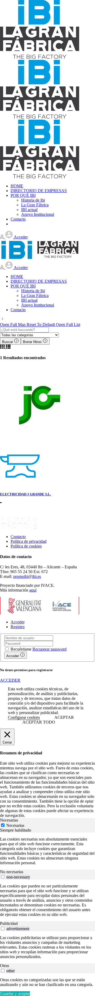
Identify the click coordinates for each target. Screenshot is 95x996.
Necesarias (15, 825)
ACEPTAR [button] (64, 717)
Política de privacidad (28, 541)
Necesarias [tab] (9, 820)
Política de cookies (26, 546)
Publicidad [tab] (9, 923)
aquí (32, 590)
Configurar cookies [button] (24, 717)
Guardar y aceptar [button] (15, 993)
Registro (18, 626)
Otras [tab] (4, 965)
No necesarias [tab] (11, 872)
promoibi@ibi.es (27, 576)
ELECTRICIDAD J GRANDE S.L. (25, 494)
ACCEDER (10, 680)
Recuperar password (49, 649)
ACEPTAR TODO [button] (38, 722)
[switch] (2, 876)
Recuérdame (21, 649)
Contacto (18, 536)
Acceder (18, 622)
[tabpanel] (47, 851)
